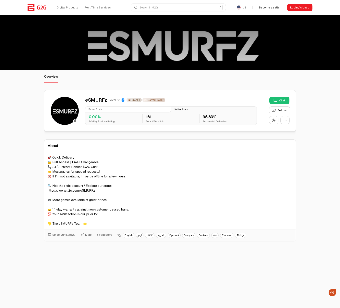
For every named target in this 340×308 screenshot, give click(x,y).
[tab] (128, 109)
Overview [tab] (51, 76)
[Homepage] (37, 7)
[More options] (285, 120)
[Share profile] (273, 120)
